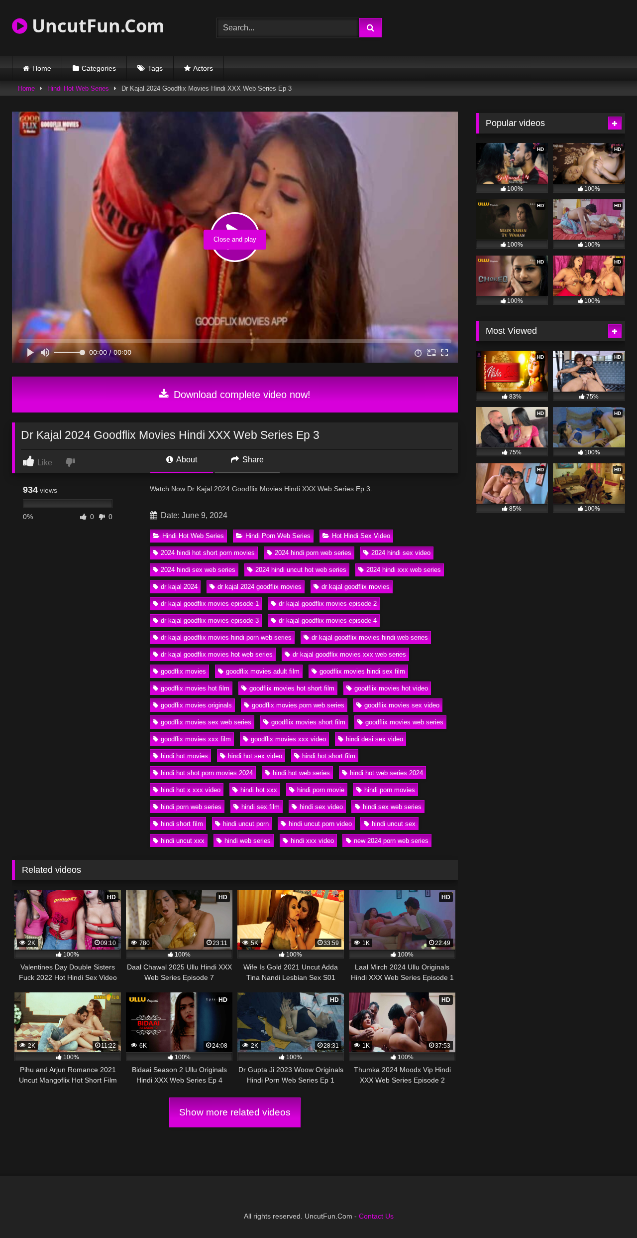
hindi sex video (321, 807)
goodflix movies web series (404, 722)
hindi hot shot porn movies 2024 (207, 773)
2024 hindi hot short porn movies (208, 552)
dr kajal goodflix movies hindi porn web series (226, 637)
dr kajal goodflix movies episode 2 (328, 603)
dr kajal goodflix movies (355, 586)
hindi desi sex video (374, 739)
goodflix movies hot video (391, 688)
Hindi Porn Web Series (278, 536)
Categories (99, 68)
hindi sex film (260, 807)
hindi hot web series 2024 (386, 773)
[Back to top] (606, 1208)
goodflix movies (183, 671)
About (186, 459)
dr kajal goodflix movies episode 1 (210, 603)
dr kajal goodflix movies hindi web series (370, 637)
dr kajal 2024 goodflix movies (259, 586)
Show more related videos (235, 1112)
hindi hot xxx (258, 790)
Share (252, 459)
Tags (155, 68)
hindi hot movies (184, 756)
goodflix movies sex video (401, 705)
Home (41, 68)
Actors (203, 68)
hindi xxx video (312, 840)
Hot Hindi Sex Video (361, 536)
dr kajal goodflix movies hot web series (217, 654)
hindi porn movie (320, 790)
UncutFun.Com (95, 25)
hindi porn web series (191, 807)
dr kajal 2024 (179, 586)
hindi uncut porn (246, 823)
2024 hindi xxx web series (403, 569)
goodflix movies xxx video (288, 739)
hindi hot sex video (255, 756)
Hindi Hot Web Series (78, 88)
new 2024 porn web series (391, 840)
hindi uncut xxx (183, 840)
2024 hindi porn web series (313, 552)
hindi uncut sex (394, 823)
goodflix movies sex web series (206, 722)
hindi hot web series (301, 773)
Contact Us (376, 1216)
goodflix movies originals (196, 705)
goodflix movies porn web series (298, 705)
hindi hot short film (328, 756)
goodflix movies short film (308, 722)
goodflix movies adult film (263, 671)
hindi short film (182, 823)
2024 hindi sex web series (198, 569)
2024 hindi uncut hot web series (300, 569)
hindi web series (247, 840)
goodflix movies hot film (195, 688)
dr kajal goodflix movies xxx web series (349, 654)
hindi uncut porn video (320, 823)
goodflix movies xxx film (196, 739)
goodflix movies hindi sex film (362, 671)
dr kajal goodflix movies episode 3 (210, 620)
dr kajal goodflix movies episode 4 (328, 620)
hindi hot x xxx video (190, 790)
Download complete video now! (241, 394)
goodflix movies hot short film (291, 688)
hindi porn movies (389, 790)
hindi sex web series (392, 807)
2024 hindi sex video (400, 552)
